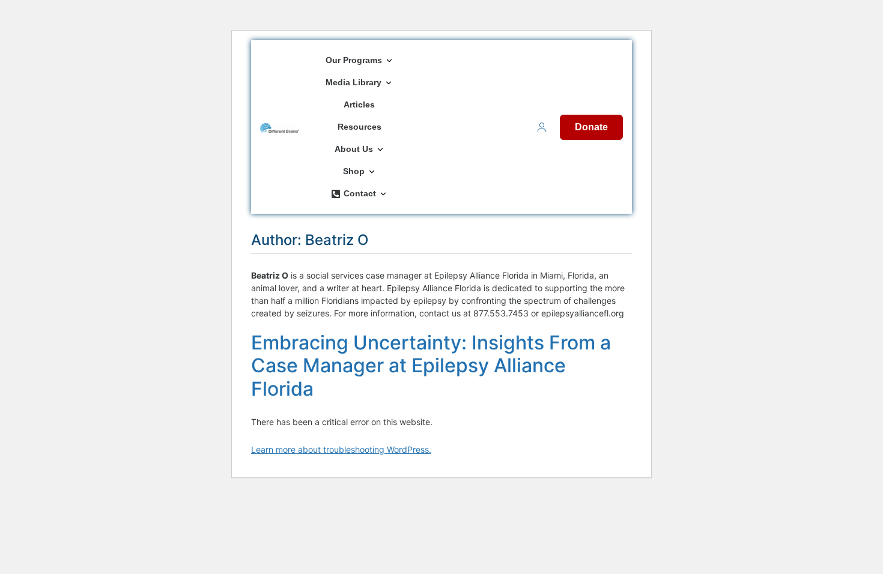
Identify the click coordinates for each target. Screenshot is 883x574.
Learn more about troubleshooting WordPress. (341, 449)
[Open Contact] (383, 193)
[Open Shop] (372, 171)
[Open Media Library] (388, 82)
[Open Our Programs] (389, 60)
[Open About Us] (380, 149)
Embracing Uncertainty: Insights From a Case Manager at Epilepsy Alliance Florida (431, 365)
